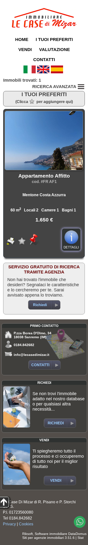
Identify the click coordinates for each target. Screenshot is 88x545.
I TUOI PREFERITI (54, 39)
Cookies (26, 524)
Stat (80, 538)
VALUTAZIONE (54, 49)
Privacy (9, 524)
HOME (21, 39)
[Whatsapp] (80, 522)
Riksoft (27, 534)
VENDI (25, 49)
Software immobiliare (51, 534)
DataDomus (77, 534)
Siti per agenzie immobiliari (43, 538)
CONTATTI (44, 59)
